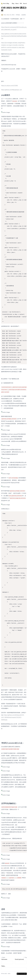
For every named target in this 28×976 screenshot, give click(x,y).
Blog (13, 3)
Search (25, 3)
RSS (21, 3)
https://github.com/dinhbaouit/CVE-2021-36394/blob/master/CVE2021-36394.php (12, 717)
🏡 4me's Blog (5, 3)
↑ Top (25, 957)
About (17, 3)
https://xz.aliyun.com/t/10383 (9, 85)
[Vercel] (22, 974)
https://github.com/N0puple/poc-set (11, 89)
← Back (3, 957)
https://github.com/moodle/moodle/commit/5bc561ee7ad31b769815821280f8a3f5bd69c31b (14, 36)
